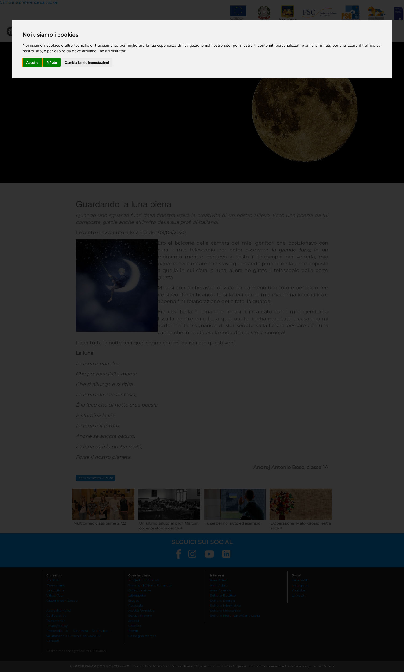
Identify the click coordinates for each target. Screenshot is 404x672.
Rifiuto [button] (52, 62)
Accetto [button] (32, 62)
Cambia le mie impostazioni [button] (87, 62)
